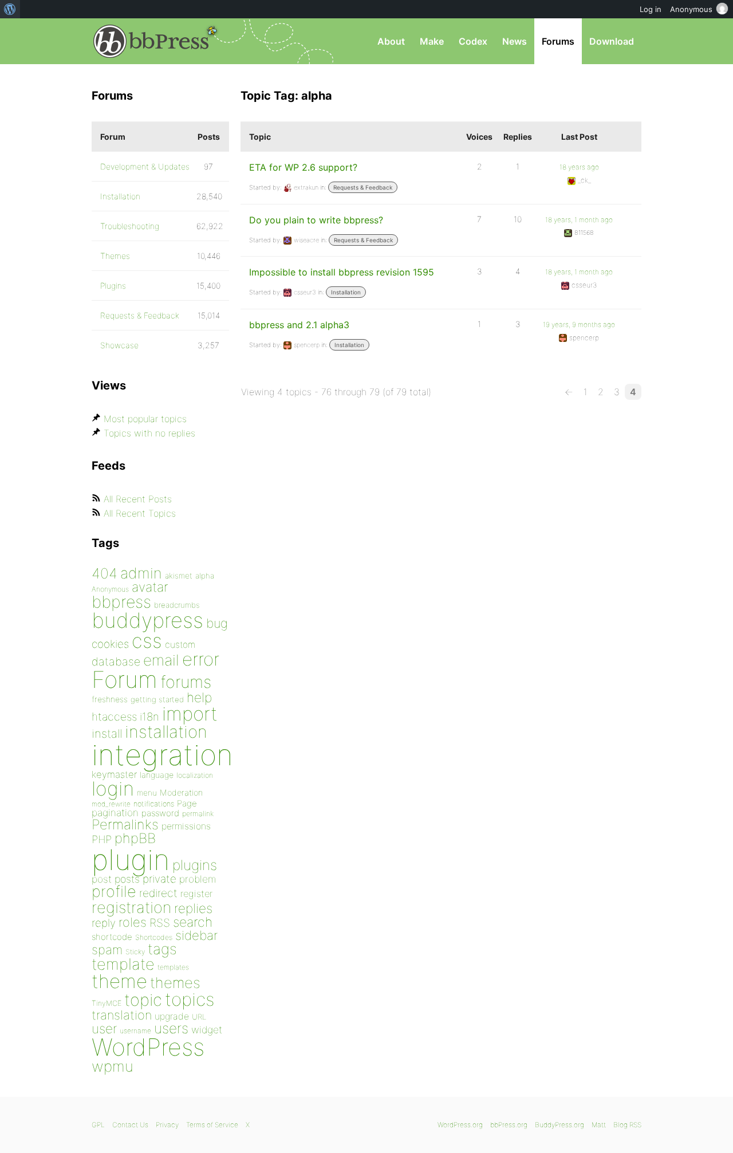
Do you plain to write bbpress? (316, 220)
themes (175, 982)
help (199, 698)
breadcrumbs (177, 604)
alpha (204, 575)
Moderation (181, 792)
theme (119, 981)
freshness (110, 699)
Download (611, 41)
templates (173, 967)
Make (432, 41)
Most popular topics (145, 418)
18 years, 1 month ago (579, 219)
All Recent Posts (138, 499)
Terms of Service (212, 1124)
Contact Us (130, 1124)
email (161, 660)
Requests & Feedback (362, 187)
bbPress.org (151, 41)
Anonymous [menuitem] (691, 9)
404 (104, 573)
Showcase (119, 345)
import (190, 713)
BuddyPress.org (559, 1124)
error (200, 659)
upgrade (172, 1016)
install (107, 733)
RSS (159, 923)
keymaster (114, 774)
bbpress (121, 602)
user (104, 1028)
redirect (158, 893)
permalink (198, 813)
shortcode (112, 936)
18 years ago (579, 167)
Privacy (167, 1124)
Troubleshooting (129, 226)
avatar (150, 587)
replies (193, 908)
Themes (115, 256)
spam (107, 949)
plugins (194, 864)
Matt (599, 1124)
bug (217, 623)
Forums (558, 41)
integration (162, 754)
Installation (346, 292)
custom (180, 644)
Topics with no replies (149, 433)
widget (206, 1030)
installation (166, 731)
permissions (186, 826)
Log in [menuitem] (650, 9)
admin (141, 573)
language (157, 775)
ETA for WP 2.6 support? (303, 167)
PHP (102, 839)
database (116, 661)
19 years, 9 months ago (579, 324)
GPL (98, 1124)
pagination (115, 812)
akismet (178, 575)
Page (187, 803)
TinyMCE (106, 1003)
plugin (131, 860)
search (192, 922)
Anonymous (110, 589)
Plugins (113, 285)
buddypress (147, 620)
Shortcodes (153, 937)
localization (194, 775)
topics (189, 999)
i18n (149, 716)
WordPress (148, 1047)
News (514, 41)
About (391, 41)
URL (199, 1016)
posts (127, 879)
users (171, 1028)
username (135, 1030)
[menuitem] (10, 9)
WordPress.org (460, 1124)
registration (131, 907)
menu (147, 792)
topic (143, 1000)
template (123, 964)
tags (162, 949)
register (196, 893)
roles (133, 922)
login (113, 788)
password (160, 813)
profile (114, 891)
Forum (124, 680)
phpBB (135, 838)
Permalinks (125, 824)
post (102, 879)
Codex (473, 41)
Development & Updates (145, 166)
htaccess (114, 716)
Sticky (135, 951)
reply (104, 923)
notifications (153, 803)
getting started (157, 699)
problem (197, 879)
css (147, 640)
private (159, 879)
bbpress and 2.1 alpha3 (299, 324)
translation (122, 1015)
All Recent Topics (140, 513)
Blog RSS (627, 1124)
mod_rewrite (111, 804)
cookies (110, 644)
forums (185, 682)
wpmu (112, 1066)
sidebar (196, 935)
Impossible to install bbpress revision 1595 (341, 272)
